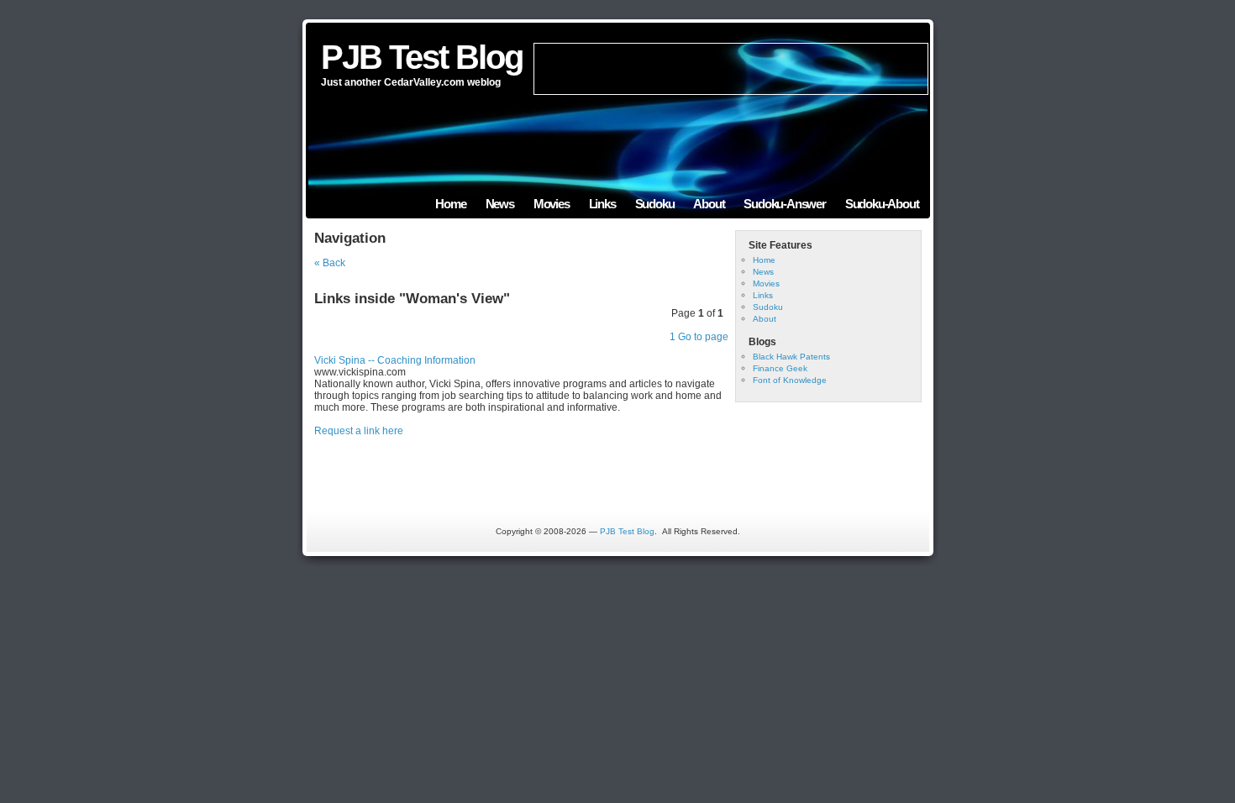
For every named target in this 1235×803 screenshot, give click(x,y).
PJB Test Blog (422, 57)
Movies (551, 204)
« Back (329, 263)
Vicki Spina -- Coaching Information (395, 360)
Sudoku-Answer (784, 204)
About (708, 204)
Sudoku (655, 204)
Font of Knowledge (790, 380)
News (500, 204)
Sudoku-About (882, 204)
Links (602, 204)
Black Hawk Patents (791, 356)
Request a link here (358, 431)
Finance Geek (780, 368)
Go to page (703, 337)
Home (450, 204)
